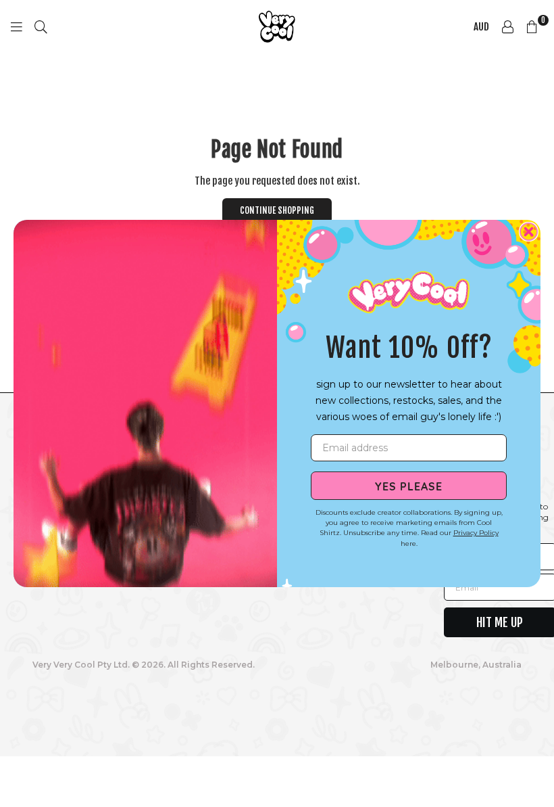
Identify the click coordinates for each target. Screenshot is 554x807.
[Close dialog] (528, 231)
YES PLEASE (409, 486)
